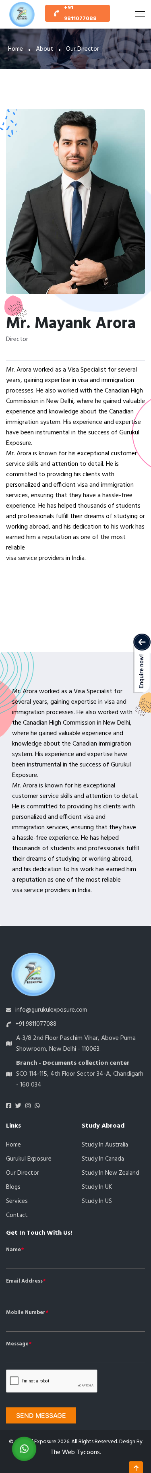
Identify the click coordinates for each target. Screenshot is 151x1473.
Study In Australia (105, 1145)
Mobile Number (26, 1313)
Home (15, 49)
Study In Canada (103, 1159)
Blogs (13, 1187)
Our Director (22, 1173)
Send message (41, 1415)
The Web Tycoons (75, 1452)
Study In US (97, 1201)
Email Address (24, 1281)
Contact (17, 1215)
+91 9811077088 (80, 13)
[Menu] (140, 14)
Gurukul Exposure (29, 1159)
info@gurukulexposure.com (51, 1010)
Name (13, 1250)
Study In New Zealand (110, 1173)
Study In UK (97, 1187)
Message (17, 1344)
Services (17, 1201)
